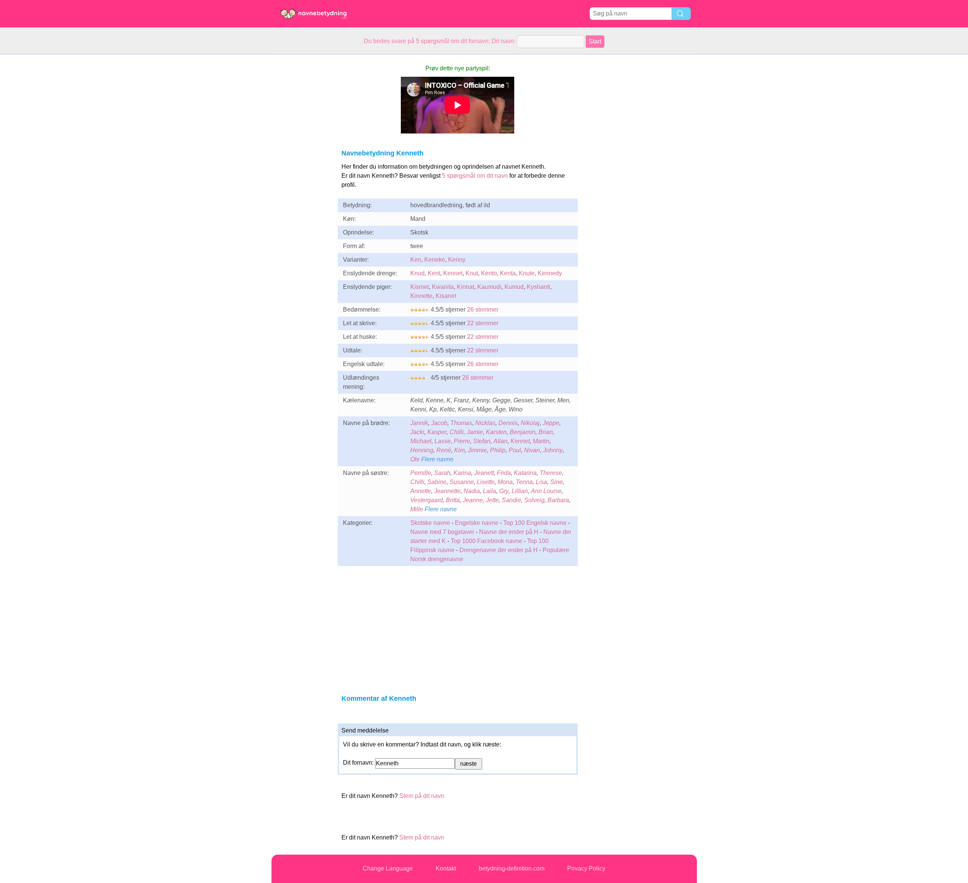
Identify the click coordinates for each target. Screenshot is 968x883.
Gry (504, 491)
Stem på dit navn (421, 796)
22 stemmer (482, 323)
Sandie (511, 500)
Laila (489, 491)
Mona (505, 482)
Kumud (514, 287)
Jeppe (551, 423)
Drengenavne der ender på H (498, 550)
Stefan (481, 441)
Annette (420, 491)
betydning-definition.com (511, 868)
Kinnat (465, 287)
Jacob (439, 423)
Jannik (419, 423)
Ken (415, 259)
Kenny (456, 259)
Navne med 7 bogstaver (442, 532)
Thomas (461, 423)
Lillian (520, 491)
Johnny (553, 450)
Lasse (442, 441)
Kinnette (421, 296)
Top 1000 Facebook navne (486, 541)
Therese (551, 473)
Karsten (496, 432)
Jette (492, 500)
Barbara (558, 500)
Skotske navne (430, 523)
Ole (415, 459)
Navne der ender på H (508, 532)
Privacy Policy (586, 868)
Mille (416, 509)
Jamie (475, 432)
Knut (471, 273)
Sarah (442, 473)
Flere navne (437, 459)
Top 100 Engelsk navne (534, 523)
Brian (545, 432)
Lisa (541, 482)
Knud (417, 273)
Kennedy (550, 273)
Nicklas (485, 423)
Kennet (452, 273)
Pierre (462, 441)
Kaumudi (489, 287)
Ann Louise (546, 491)
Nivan (532, 450)
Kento (489, 273)
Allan (500, 441)
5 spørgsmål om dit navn (475, 175)
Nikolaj (530, 423)
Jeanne (473, 500)
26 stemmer (482, 309)
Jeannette (447, 491)
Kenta (508, 273)
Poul (515, 450)
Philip (498, 450)
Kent (434, 273)
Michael (420, 441)
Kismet (419, 287)
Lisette (486, 482)
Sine (556, 482)
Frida (504, 473)
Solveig (534, 500)
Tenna (524, 482)
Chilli (457, 432)
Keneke (434, 259)
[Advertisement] (301, 167)
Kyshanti (538, 287)
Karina (462, 473)
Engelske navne (476, 523)
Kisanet (446, 296)
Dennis (508, 423)
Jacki (417, 432)
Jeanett (484, 473)
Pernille (420, 473)
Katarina (525, 473)
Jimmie (477, 450)
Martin (541, 441)
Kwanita (443, 287)
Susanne (462, 482)
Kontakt (446, 868)
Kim (459, 450)
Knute (527, 273)
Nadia (472, 491)
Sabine (437, 482)
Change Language (388, 868)
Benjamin (522, 432)
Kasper (437, 432)
